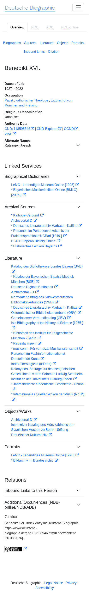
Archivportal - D (23, 292)
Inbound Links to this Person (31, 490)
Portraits (77, 43)
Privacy (71, 583)
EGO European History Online (33, 241)
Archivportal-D (22, 220)
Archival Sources (20, 207)
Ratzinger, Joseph (18, 145)
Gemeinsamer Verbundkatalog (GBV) (39, 318)
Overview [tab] (17, 27)
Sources (30, 43)
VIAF (8, 134)
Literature (47, 43)
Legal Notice (53, 583)
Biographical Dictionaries (27, 176)
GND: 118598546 (17, 129)
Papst (9, 100)
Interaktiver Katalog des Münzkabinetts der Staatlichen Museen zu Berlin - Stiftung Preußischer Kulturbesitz (42, 430)
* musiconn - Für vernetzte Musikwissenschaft (45, 348)
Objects (62, 43)
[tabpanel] (44, 296)
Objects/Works (18, 411)
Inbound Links (34, 51)
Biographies (12, 43)
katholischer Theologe (32, 100)
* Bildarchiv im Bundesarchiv (32, 460)
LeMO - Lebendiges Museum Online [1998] (43, 185)
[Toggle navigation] (78, 7)
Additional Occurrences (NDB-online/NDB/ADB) (32, 505)
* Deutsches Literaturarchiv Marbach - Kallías (44, 225)
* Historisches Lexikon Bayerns (34, 246)
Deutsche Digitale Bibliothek (32, 287)
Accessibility (44, 588)
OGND (69, 129)
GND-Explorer (47, 129)
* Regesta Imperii (24, 343)
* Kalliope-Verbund (25, 215)
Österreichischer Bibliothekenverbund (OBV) (44, 312)
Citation (53, 51)
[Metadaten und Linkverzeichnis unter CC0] (16, 549)
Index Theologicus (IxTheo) (31, 364)
